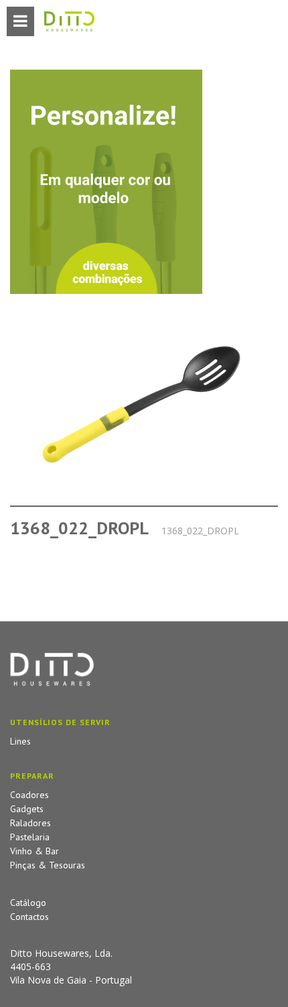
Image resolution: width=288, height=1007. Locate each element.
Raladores (30, 823)
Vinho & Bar (34, 851)
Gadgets (27, 809)
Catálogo (28, 903)
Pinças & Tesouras (47, 865)
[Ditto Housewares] (69, 22)
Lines (20, 741)
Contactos (29, 917)
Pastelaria (30, 837)
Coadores (29, 795)
